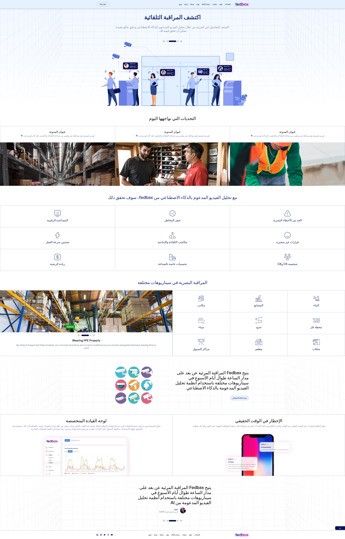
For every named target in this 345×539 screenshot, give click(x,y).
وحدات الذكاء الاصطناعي (239, 398)
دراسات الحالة (206, 4)
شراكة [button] (192, 4)
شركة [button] (186, 4)
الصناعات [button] (227, 4)
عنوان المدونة (287, 132)
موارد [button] (198, 4)
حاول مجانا (103, 4)
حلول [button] (220, 4)
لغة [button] (340, 528)
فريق (180, 4)
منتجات (215, 4)
